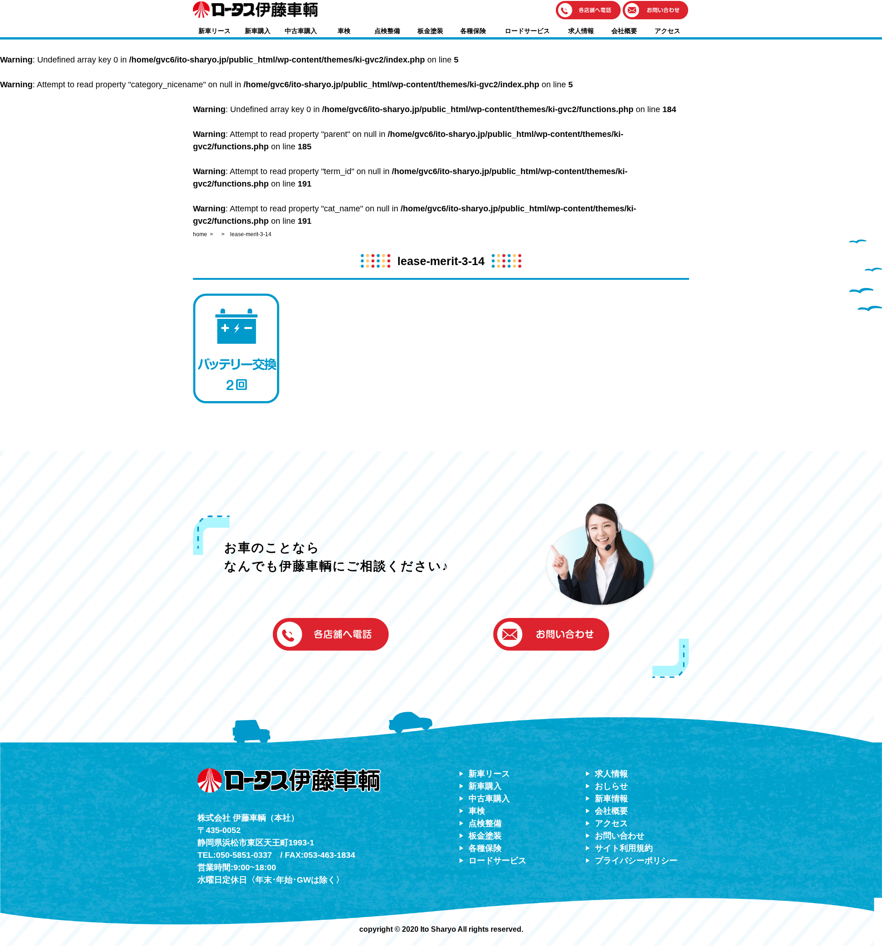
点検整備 (387, 30)
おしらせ (611, 786)
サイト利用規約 (624, 848)
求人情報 (581, 30)
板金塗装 (430, 30)
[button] (588, 11)
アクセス (667, 30)
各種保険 (473, 30)
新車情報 (611, 798)
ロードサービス (527, 30)
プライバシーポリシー (636, 860)
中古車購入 (301, 30)
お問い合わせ (620, 835)
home (200, 234)
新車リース (214, 30)
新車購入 (258, 30)
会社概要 (624, 30)
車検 (344, 30)
